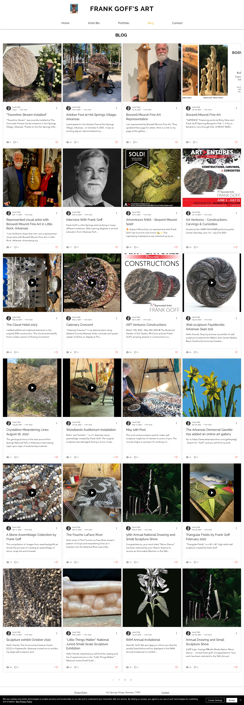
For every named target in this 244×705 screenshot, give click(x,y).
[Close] (240, 700)
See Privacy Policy (24, 701)
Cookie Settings (215, 700)
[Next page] (130, 679)
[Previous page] (113, 679)
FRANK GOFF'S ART (122, 9)
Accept (232, 700)
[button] (124, 23)
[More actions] (57, 108)
